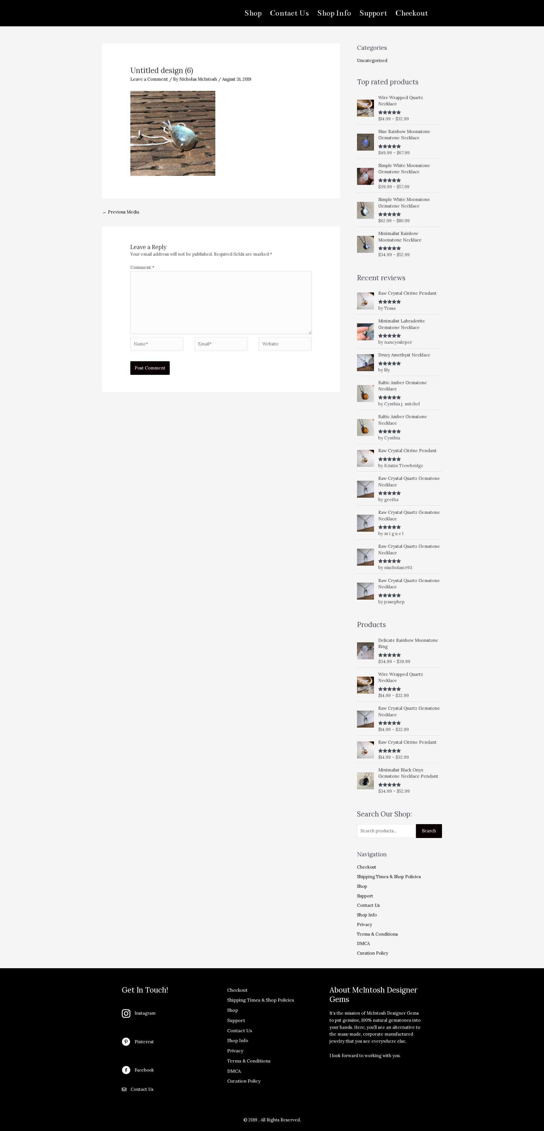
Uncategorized (372, 60)
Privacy (364, 924)
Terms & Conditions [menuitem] (249, 1061)
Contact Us (368, 905)
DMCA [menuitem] (234, 1071)
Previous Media (121, 212)
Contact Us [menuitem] (289, 13)
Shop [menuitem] (253, 13)
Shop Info (367, 915)
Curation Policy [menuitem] (243, 1081)
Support (365, 896)
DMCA (363, 943)
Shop (362, 886)
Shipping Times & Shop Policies (389, 876)
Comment (142, 267)
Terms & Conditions (377, 934)
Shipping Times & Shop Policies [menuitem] (260, 1000)
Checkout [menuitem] (411, 13)
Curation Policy (372, 953)
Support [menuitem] (373, 13)
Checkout (366, 867)
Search (429, 830)
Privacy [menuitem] (235, 1050)
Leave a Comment (149, 79)
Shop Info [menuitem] (334, 13)
